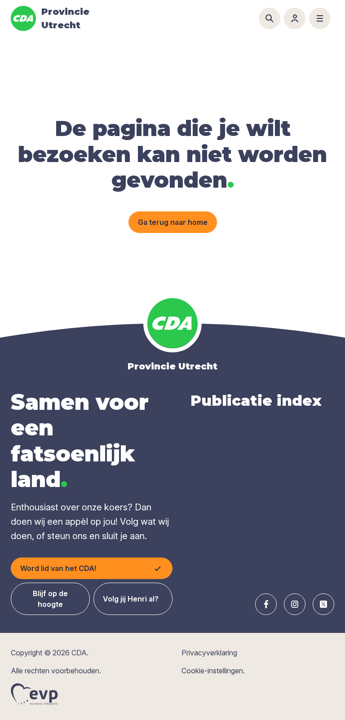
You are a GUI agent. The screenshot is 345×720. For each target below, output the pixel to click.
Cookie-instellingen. (213, 670)
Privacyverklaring (209, 652)
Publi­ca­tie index (256, 400)
